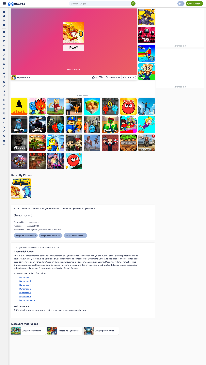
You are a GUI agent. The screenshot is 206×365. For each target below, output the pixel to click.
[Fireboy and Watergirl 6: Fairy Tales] (110, 106)
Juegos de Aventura (30, 208)
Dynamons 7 (25, 296)
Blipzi (16, 208)
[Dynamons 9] (146, 17)
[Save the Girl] (146, 124)
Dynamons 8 (89, 208)
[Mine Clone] (128, 142)
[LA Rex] (37, 160)
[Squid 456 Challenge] (146, 35)
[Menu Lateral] (4, 3)
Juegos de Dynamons (71, 208)
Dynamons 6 (25, 292)
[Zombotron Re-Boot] (19, 160)
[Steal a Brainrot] (146, 71)
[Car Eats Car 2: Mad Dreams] (37, 142)
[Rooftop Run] (146, 106)
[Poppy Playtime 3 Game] (19, 124)
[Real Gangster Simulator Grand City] (55, 160)
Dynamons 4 (25, 285)
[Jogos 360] (18, 4)
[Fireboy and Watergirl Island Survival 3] (37, 106)
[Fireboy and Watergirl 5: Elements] (55, 124)
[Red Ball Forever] (128, 106)
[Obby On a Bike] (146, 53)
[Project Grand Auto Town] (37, 124)
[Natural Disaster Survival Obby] (55, 142)
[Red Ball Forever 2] (73, 160)
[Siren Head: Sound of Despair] (92, 142)
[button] (124, 77)
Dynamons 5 (25, 288)
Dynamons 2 (25, 281)
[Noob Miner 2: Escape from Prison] (110, 142)
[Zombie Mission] (73, 142)
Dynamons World (27, 300)
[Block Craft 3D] (92, 106)
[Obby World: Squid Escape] (73, 124)
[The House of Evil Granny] (19, 142)
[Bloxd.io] (128, 124)
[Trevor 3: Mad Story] (146, 142)
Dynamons (24, 277)
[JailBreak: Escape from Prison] (73, 106)
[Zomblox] (110, 124)
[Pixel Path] (19, 106)
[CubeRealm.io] (55, 106)
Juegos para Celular (51, 208)
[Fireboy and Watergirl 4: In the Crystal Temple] (92, 124)
